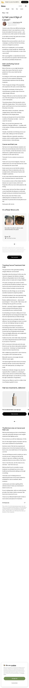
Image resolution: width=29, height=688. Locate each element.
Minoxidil (4, 357)
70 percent (13, 341)
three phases (11, 97)
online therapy (22, 490)
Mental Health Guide (15, 496)
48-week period (10, 365)
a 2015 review (12, 76)
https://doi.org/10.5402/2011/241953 (14, 579)
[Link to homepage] (9, 6)
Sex (17, 9)
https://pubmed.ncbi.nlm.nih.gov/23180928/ (15, 611)
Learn (21, 9)
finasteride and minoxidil (17, 331)
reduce (16, 329)
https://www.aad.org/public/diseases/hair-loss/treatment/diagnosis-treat (15, 536)
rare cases (6, 176)
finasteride (23, 337)
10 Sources (5, 503)
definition (4, 125)
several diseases (11, 149)
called (4, 93)
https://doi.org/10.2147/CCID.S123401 (17, 596)
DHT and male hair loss (15, 354)
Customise (14, 683)
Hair (13, 9)
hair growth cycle (19, 102)
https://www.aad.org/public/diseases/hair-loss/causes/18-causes (15, 518)
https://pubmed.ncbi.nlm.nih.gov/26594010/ (15, 630)
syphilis (11, 152)
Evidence (15, 306)
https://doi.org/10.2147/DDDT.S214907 (14, 565)
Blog (3, 12)
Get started (24, 2)
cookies (13, 665)
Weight (7, 9)
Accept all (14, 678)
